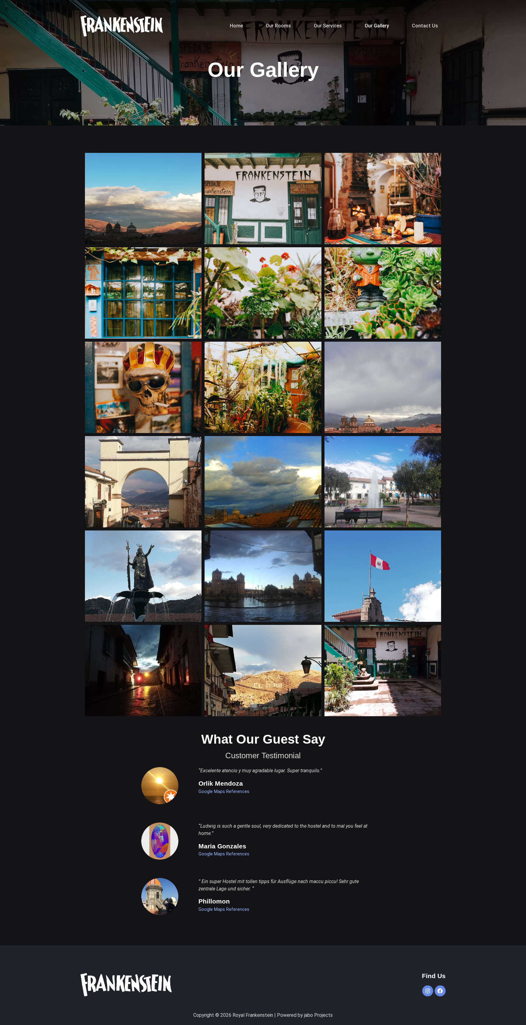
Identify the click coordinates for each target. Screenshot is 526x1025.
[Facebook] (440, 990)
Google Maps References (223, 791)
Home (236, 26)
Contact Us (425, 26)
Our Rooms (278, 26)
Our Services (328, 26)
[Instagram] (427, 990)
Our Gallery (377, 26)
